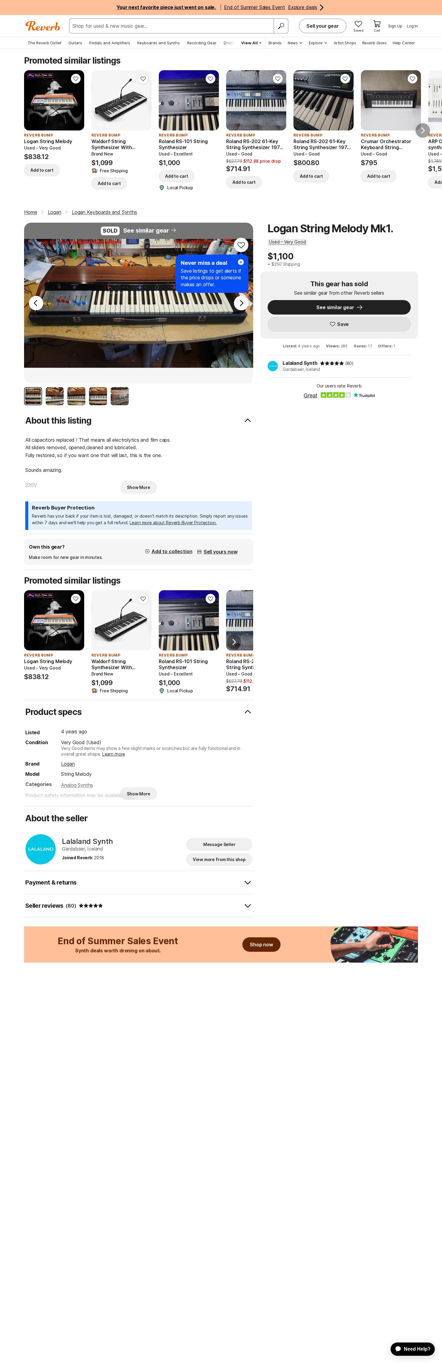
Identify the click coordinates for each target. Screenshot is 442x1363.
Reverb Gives (374, 42)
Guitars (75, 42)
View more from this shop (219, 859)
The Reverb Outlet (44, 42)
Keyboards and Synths (158, 42)
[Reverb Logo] (43, 26)
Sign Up (395, 26)
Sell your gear (322, 26)
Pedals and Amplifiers (109, 42)
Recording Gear (201, 42)
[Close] (241, 262)
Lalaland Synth (300, 363)
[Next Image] (241, 303)
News (293, 42)
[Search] (281, 26)
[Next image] (76, 100)
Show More (138, 487)
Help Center (404, 42)
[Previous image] (32, 100)
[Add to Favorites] (76, 78)
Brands (275, 42)
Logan (68, 764)
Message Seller (219, 844)
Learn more (113, 754)
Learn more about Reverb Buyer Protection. (173, 522)
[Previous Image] (36, 303)
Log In (412, 26)
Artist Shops (345, 42)
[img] (332, 363)
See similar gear (146, 230)
